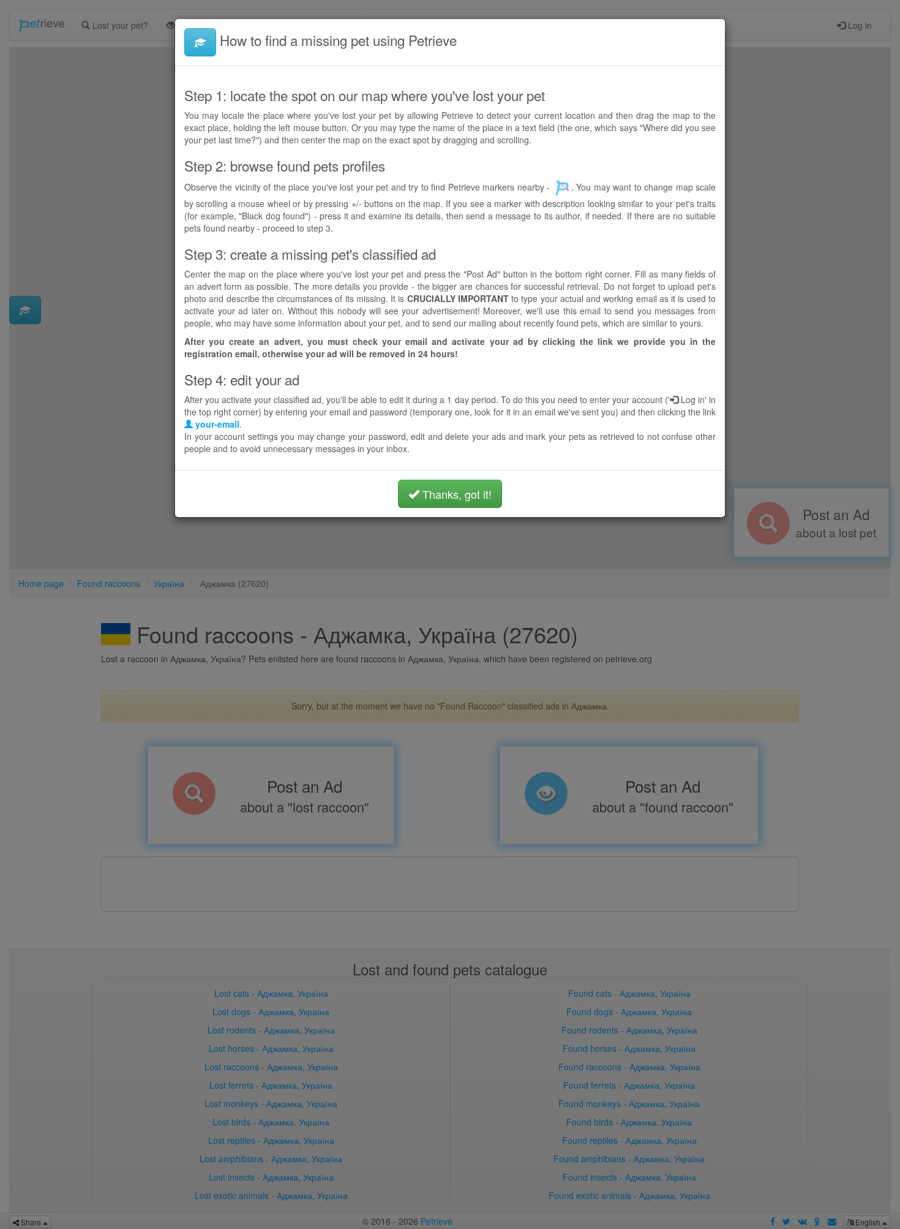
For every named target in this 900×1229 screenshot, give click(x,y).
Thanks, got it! (455, 494)
